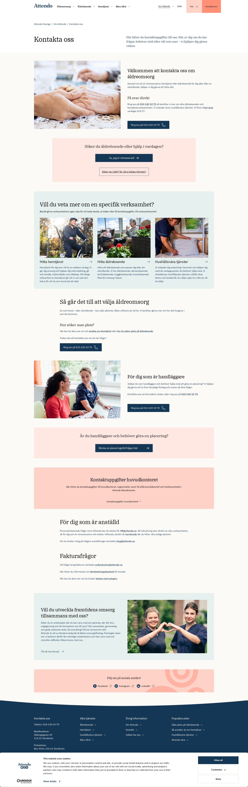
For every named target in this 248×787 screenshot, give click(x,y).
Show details (49, 781)
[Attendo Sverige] (43, 6)
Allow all (218, 760)
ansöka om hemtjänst (100, 331)
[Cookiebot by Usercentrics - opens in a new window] (24, 781)
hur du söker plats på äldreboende (135, 331)
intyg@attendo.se (125, 541)
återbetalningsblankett (102, 571)
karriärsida (131, 534)
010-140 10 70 (148, 104)
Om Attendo (60, 24)
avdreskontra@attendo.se (108, 564)
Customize (216, 769)
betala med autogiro (106, 578)
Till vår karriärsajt (50, 651)
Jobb (179, 6)
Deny (218, 779)
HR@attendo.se (128, 530)
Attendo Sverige (42, 24)
